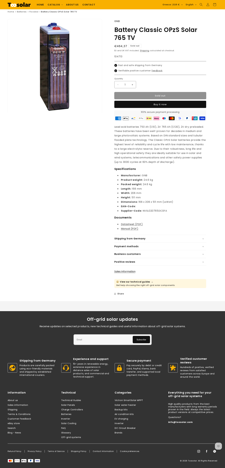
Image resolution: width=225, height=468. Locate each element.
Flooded (33, 11)
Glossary (66, 432)
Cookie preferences (129, 451)
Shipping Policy (78, 451)
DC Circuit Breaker (125, 428)
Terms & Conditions (19, 414)
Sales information (18, 405)
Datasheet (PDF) (132, 224)
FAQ (63, 428)
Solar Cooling (68, 423)
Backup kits (121, 409)
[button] (55, 4)
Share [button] (120, 293)
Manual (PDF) (129, 228)
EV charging (121, 418)
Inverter (65, 418)
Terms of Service (56, 451)
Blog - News (14, 432)
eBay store (14, 423)
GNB (117, 21)
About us (13, 400)
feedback (157, 70)
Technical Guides (71, 400)
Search (12, 428)
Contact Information (103, 451)
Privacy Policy (34, 451)
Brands (118, 432)
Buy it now (160, 104)
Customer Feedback (19, 418)
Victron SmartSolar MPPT (129, 400)
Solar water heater (125, 405)
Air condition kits (124, 414)
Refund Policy (14, 451)
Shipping (144, 50)
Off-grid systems (71, 437)
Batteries (22, 11)
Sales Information (124, 271)
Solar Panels (68, 405)
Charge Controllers (72, 409)
